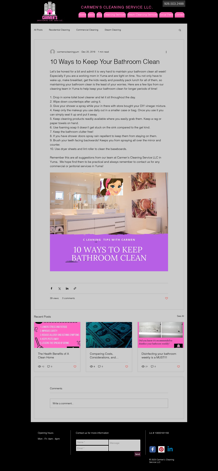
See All (180, 316)
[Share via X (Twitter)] (59, 288)
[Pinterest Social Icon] (161, 449)
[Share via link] (74, 288)
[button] (174, 3)
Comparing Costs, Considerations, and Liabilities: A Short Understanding (103, 355)
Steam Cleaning (113, 29)
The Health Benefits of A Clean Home (53, 355)
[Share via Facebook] (51, 288)
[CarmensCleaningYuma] (152, 449)
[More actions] (166, 52)
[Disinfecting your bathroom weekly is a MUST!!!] (161, 335)
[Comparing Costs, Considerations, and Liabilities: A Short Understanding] (109, 335)
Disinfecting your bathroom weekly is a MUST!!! (159, 355)
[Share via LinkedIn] (67, 288)
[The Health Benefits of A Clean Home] (57, 335)
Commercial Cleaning (87, 29)
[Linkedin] (170, 449)
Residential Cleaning (59, 29)
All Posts (38, 29)
